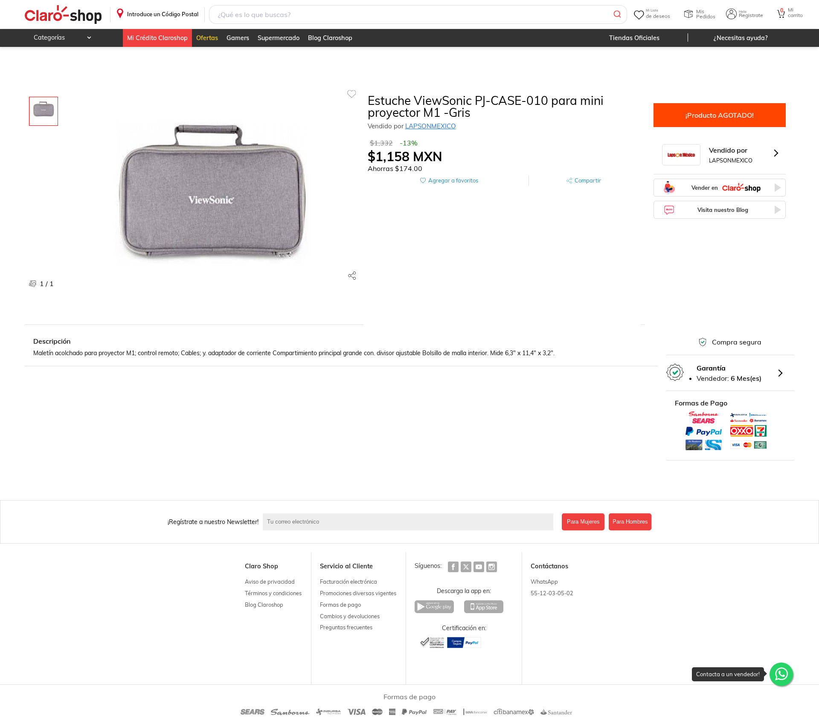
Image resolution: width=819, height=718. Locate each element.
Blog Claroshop (330, 38)
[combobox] (418, 14)
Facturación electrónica (348, 581)
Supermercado (278, 38)
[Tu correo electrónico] (410, 521)
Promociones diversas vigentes (358, 593)
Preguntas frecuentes (346, 627)
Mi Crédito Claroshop (157, 38)
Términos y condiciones (273, 593)
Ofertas (207, 38)
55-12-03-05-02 (552, 593)
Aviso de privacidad (270, 581)
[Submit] (617, 14)
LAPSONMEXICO (430, 126)
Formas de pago (340, 604)
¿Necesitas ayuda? (741, 38)
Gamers (238, 38)
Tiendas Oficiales (634, 38)
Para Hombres (630, 521)
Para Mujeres (583, 521)
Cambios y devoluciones (350, 616)
